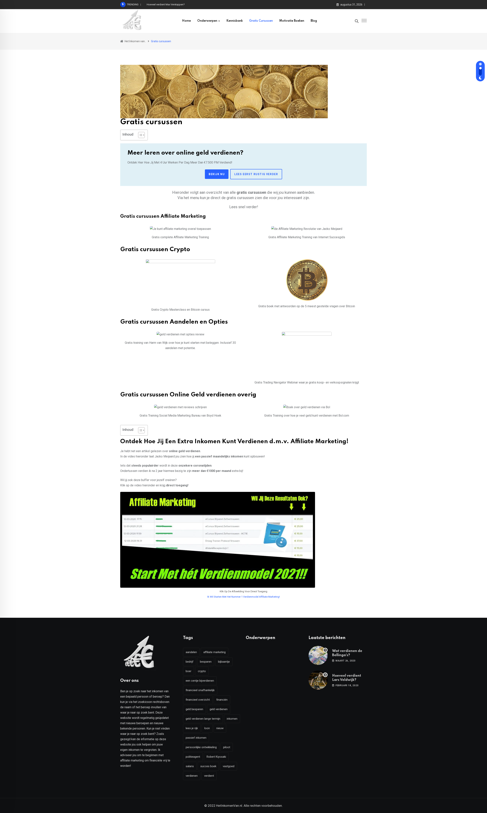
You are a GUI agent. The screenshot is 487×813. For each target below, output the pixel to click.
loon (207, 728)
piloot (226, 747)
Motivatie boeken (291, 20)
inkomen (232, 718)
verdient (209, 775)
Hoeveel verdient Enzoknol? (162, 4)
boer (188, 671)
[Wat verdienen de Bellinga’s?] (318, 655)
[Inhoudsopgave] (141, 135)
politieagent (193, 756)
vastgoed (228, 766)
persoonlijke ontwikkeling (201, 747)
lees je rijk (192, 728)
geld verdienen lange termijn (203, 718)
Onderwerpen (207, 20)
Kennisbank (234, 20)
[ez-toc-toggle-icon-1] (139, 135)
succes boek (208, 766)
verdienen (192, 775)
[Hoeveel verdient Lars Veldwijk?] (318, 680)
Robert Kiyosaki (216, 756)
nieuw (220, 728)
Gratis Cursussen (261, 20)
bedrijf (189, 661)
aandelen (191, 652)
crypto (202, 671)
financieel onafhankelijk (200, 690)
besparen (206, 661)
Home (186, 20)
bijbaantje (224, 661)
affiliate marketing (214, 652)
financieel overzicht (198, 699)
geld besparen (194, 709)
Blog (314, 20)
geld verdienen (219, 709)
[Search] (357, 21)
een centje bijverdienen (200, 680)
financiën (222, 699)
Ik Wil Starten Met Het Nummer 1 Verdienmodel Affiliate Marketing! (243, 596)
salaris (190, 766)
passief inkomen (196, 737)
